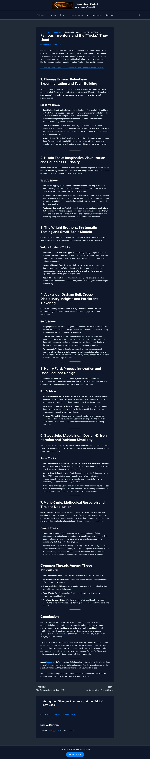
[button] (66, 15)
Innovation (52, 15)
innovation (63, 634)
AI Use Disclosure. (94, 15)
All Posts (40, 15)
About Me (109, 15)
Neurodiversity (77, 15)
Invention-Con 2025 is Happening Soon (65, 714)
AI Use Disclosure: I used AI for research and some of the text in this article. (72, 68)
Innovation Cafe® (86, 4)
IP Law (62, 15)
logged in (55, 730)
